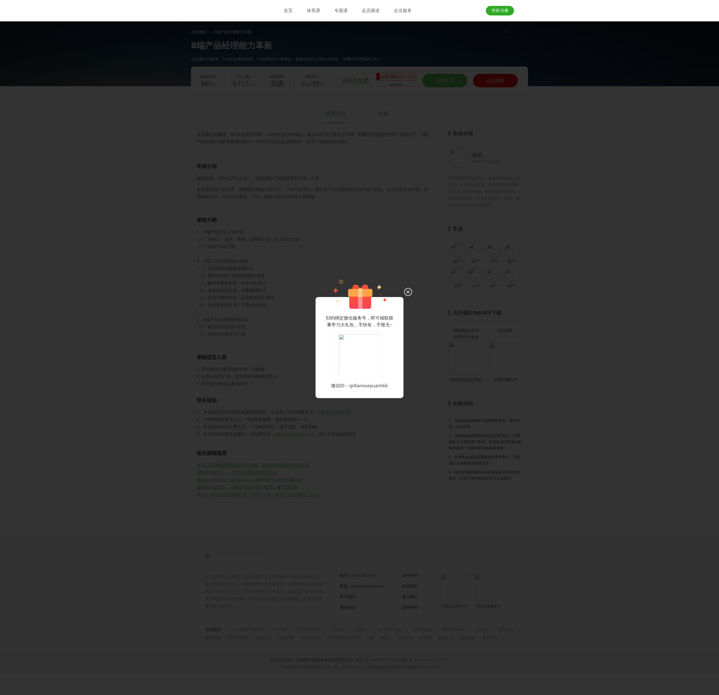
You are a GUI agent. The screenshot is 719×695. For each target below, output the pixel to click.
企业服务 (403, 10)
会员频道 (371, 10)
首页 (288, 10)
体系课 (313, 10)
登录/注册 (500, 10)
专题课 (341, 10)
